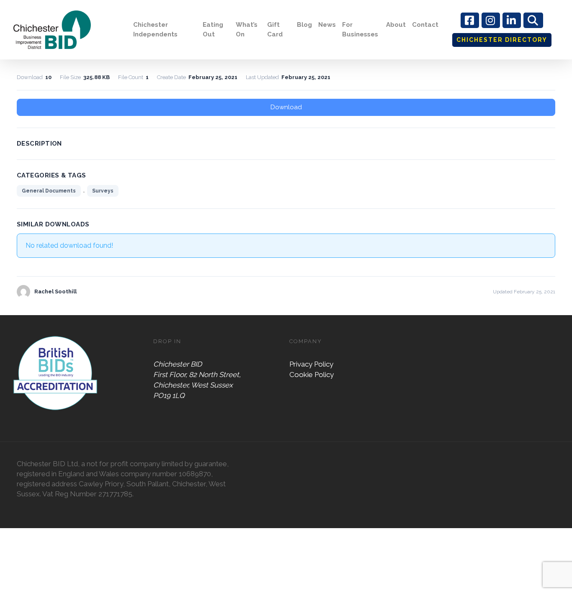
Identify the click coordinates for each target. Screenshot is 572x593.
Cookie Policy (311, 374)
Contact (425, 24)
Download (286, 107)
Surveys (102, 191)
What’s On (247, 29)
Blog (304, 24)
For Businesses (360, 29)
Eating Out (213, 29)
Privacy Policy (311, 364)
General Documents (49, 191)
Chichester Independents (155, 29)
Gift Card (275, 29)
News (327, 24)
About (396, 24)
